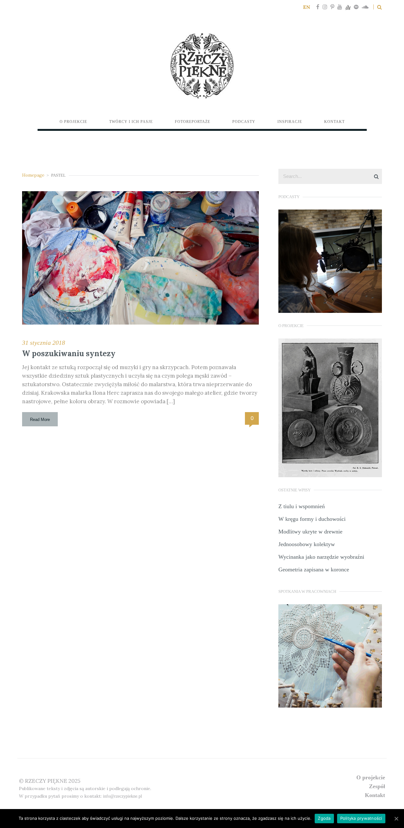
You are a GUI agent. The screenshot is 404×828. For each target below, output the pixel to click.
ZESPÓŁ (377, 786)
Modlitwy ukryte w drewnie (310, 531)
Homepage (33, 175)
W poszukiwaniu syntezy (69, 353)
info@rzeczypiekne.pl (122, 796)
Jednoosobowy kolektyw (306, 544)
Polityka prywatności (361, 818)
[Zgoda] (396, 818)
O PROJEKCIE (370, 777)
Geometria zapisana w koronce (313, 569)
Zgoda (324, 818)
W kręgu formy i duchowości (312, 519)
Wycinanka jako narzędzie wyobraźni (321, 557)
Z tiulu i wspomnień (301, 506)
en (306, 7)
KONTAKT (375, 795)
